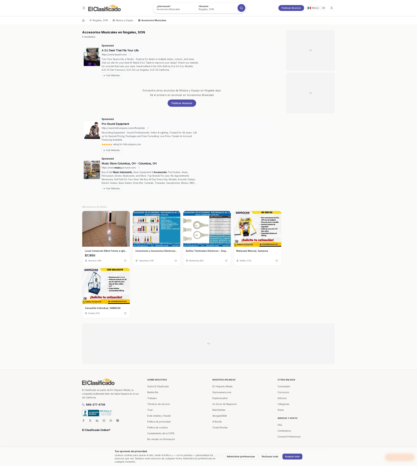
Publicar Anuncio (291, 8)
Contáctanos (284, 430)
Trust (150, 409)
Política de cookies (157, 427)
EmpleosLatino (220, 398)
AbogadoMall (219, 415)
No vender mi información (161, 439)
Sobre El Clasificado (158, 386)
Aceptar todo (292, 456)
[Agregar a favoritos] (125, 261)
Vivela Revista (220, 427)
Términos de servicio (158, 404)
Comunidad (284, 386)
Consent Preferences (289, 436)
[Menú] (83, 8)
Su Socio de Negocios (224, 404)
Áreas (281, 409)
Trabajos (152, 398)
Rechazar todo (270, 456)
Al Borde (217, 421)
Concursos (283, 392)
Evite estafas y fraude (159, 415)
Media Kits (152, 392)
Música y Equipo (124, 20)
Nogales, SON (100, 20)
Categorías (283, 404)
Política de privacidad (159, 421)
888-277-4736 (95, 404)
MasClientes (218, 409)
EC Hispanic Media (222, 386)
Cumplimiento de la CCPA (160, 433)
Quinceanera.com (221, 392)
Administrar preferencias (241, 456)
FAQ (280, 424)
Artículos (282, 398)
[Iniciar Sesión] (331, 8)
